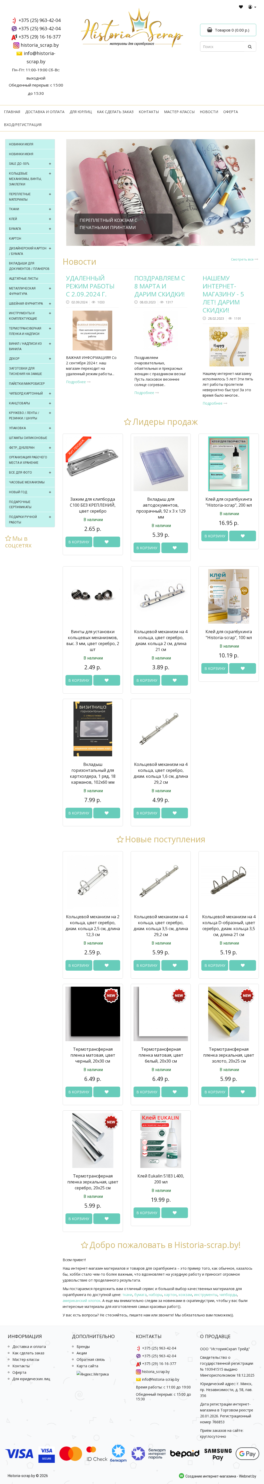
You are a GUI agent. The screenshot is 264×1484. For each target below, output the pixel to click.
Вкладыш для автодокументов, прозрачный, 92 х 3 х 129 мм (161, 508)
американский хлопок (82, 1300)
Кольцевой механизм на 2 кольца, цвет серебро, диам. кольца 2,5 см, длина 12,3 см (92, 925)
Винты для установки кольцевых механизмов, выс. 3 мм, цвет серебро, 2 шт (92, 640)
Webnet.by (247, 1476)
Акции (82, 1352)
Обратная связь (91, 1359)
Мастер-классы (179, 111)
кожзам (185, 1294)
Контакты (149, 111)
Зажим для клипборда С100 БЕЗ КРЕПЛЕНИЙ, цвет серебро (93, 505)
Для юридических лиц (31, 1378)
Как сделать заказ (115, 111)
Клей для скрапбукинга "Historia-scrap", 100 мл (228, 634)
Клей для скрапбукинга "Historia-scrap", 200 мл (228, 502)
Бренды (83, 1346)
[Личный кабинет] (252, 7)
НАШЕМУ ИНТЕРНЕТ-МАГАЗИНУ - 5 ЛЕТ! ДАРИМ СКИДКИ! (223, 294)
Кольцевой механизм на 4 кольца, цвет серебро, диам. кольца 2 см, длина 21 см (160, 640)
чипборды (228, 1294)
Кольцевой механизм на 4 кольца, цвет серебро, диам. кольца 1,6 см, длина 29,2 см (161, 773)
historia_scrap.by (40, 45)
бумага (140, 1294)
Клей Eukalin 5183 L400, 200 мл (160, 1179)
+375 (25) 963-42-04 (40, 20)
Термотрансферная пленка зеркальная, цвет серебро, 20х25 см (92, 1182)
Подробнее (76, 381)
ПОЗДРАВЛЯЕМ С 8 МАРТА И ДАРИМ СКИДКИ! (159, 286)
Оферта (230, 111)
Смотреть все (242, 259)
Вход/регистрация (23, 124)
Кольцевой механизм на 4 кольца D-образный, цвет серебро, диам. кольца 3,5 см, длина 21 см (228, 925)
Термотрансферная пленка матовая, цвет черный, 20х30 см (92, 1055)
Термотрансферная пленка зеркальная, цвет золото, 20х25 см (228, 1055)
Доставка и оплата (44, 111)
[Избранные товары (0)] (241, 6)
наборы (155, 1294)
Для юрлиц (81, 111)
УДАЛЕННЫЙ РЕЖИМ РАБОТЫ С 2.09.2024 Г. (90, 286)
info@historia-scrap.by (160, 1379)
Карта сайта (87, 1365)
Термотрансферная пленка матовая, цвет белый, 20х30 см (160, 1055)
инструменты (205, 1294)
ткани (127, 1294)
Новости (209, 111)
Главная (12, 111)
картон (170, 1294)
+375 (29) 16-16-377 (40, 37)
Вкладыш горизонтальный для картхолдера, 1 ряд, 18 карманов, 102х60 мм (93, 773)
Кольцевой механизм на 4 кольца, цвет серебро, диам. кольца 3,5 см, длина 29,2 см (161, 925)
